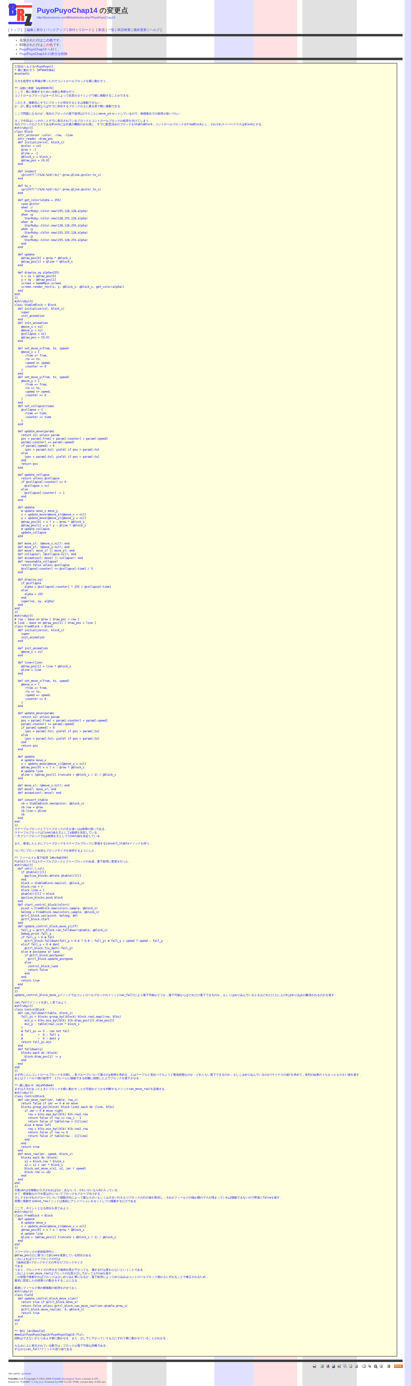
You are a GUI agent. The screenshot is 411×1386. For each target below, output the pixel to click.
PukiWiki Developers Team (66, 1378)
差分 (39, 30)
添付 (72, 30)
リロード (85, 30)
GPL (96, 1378)
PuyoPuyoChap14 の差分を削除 (44, 54)
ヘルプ (155, 30)
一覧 (111, 30)
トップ (15, 30)
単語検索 (124, 30)
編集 (30, 30)
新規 (101, 30)
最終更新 (140, 30)
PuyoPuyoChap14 (67, 10)
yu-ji (41, 1382)
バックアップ (56, 30)
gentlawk (26, 1373)
